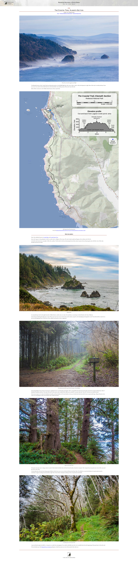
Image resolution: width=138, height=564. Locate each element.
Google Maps (46, 237)
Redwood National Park (77, 13)
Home (58, 13)
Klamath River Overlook (46, 547)
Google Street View (54, 237)
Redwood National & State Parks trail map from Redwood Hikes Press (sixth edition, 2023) (70, 230)
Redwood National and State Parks (66, 13)
